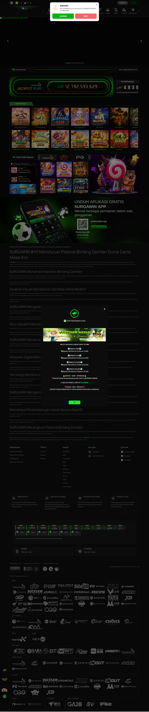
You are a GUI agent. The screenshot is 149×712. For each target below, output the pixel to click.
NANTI (86, 16)
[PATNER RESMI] (74, 334)
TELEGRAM (84, 383)
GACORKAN (63, 16)
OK (74, 402)
